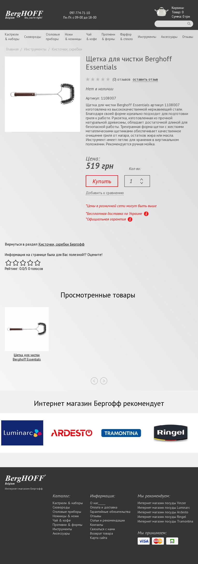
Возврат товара (101, 533)
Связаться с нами (102, 529)
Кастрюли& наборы (12, 36)
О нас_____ (98, 503)
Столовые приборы (67, 511)
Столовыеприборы (53, 36)
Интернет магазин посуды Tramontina (165, 521)
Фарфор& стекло (126, 36)
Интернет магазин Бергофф (24, 488)
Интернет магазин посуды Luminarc (164, 507)
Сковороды (32, 37)
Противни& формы (108, 36)
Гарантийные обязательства (110, 511)
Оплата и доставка (103, 507)
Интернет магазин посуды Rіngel (162, 517)
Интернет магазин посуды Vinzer (162, 503)
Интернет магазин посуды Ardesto (163, 512)
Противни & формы (67, 524)
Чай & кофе (62, 520)
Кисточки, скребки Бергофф (61, 244)
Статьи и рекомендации (107, 520)
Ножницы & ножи (66, 516)
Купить (101, 181)
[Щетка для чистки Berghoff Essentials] (42, 94)
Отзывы (187, 37)
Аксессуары (169, 37)
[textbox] (137, 181)
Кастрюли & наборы (68, 503)
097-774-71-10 (80, 13)
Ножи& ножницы (73, 36)
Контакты (96, 524)
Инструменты (147, 37)
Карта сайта (98, 538)
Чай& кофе (91, 36)
